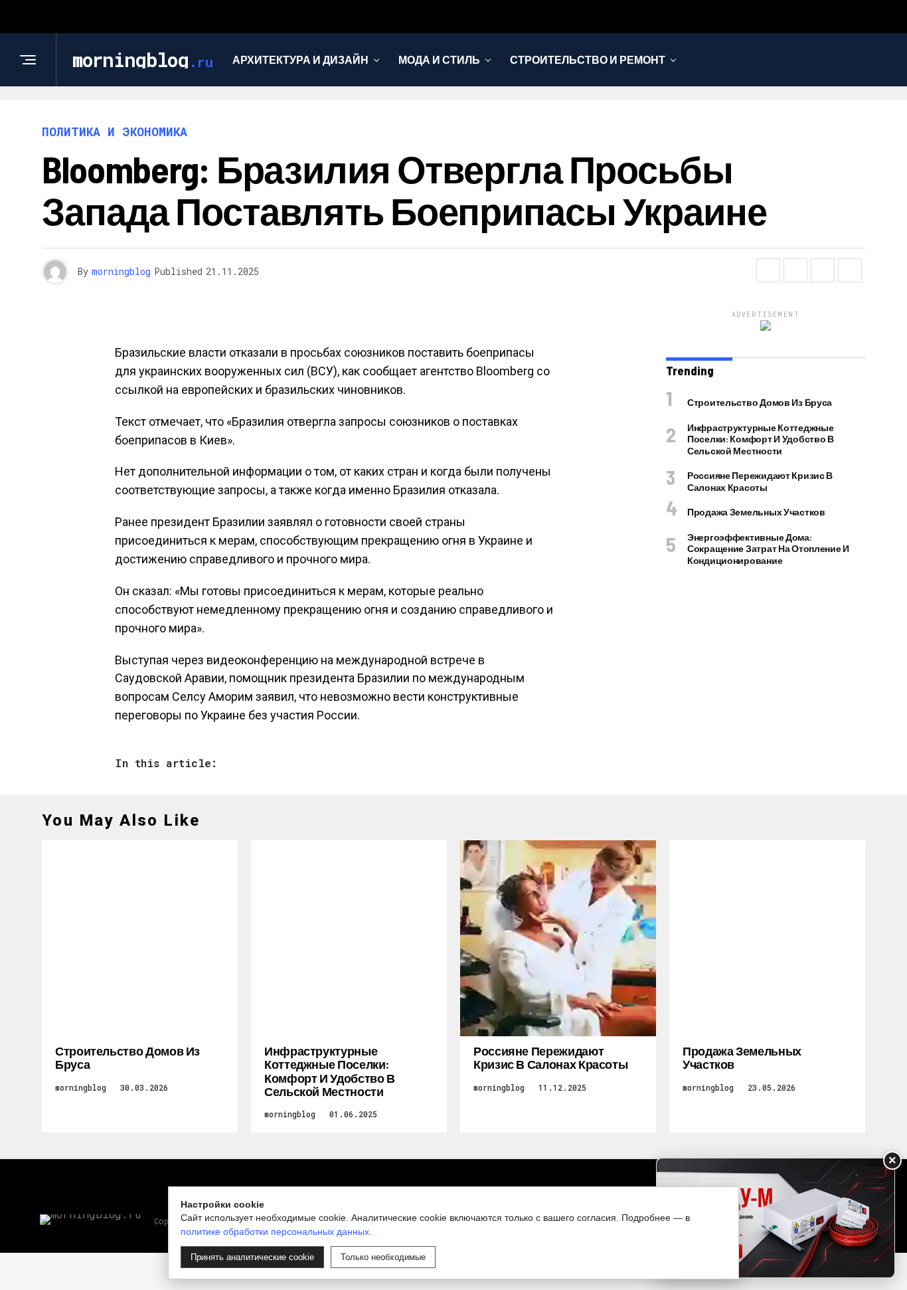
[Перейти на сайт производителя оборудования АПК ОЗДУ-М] (775, 1217)
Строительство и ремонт (587, 59)
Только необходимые (383, 1257)
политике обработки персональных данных (275, 1231)
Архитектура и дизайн (300, 59)
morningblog (121, 271)
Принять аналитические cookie (252, 1257)
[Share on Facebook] (768, 270)
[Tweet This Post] (795, 270)
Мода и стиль (439, 59)
